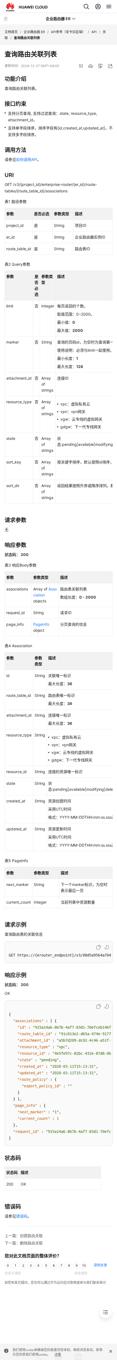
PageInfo (41, 624)
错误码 (21, 1216)
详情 (57, 1354)
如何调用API (26, 159)
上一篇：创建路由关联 (24, 1235)
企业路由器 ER (34, 32)
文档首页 (11, 32)
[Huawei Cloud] (27, 7)
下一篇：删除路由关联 (24, 1243)
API (94, 32)
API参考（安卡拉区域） (68, 32)
